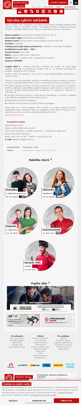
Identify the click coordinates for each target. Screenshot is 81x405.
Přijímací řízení (17, 343)
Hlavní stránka (48, 7)
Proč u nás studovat (17, 338)
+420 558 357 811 (62, 379)
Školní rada (40, 351)
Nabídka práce (40, 358)
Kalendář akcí (40, 345)
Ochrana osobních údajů (40, 347)
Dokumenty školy (40, 349)
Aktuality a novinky (40, 343)
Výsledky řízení (17, 345)
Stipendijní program (17, 340)
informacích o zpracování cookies (43, 395)
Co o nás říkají (40, 340)
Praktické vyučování (63, 347)
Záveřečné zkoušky (63, 340)
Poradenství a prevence (63, 345)
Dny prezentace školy (17, 347)
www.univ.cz (17, 115)
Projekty (58, 7)
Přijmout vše (66, 401)
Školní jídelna (63, 349)
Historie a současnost (40, 338)
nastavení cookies (65, 392)
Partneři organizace (40, 356)
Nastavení (13, 400)
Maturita (63, 338)
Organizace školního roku (63, 343)
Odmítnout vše (39, 401)
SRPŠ (40, 353)
